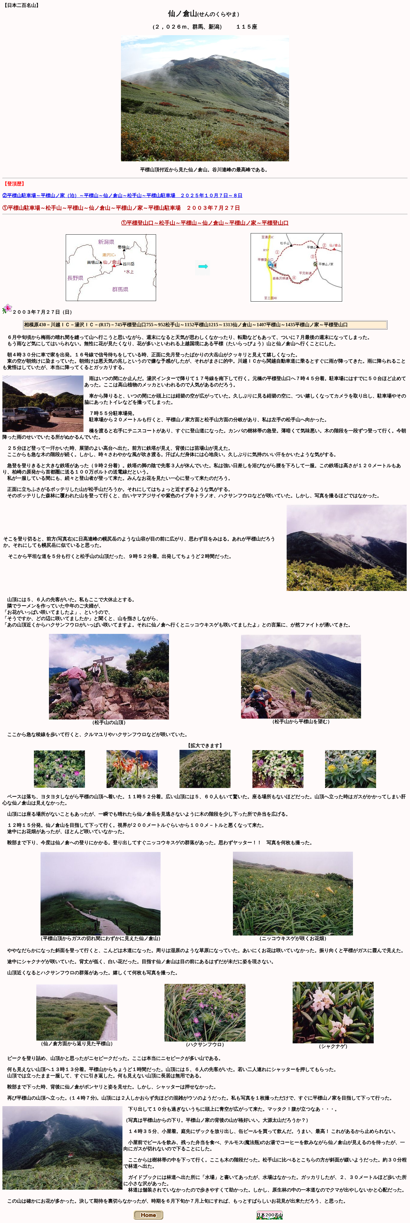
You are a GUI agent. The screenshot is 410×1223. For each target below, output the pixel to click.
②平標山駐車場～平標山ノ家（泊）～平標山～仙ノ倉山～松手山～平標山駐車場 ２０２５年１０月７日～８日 (122, 195)
